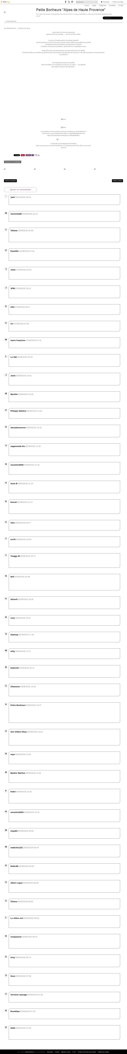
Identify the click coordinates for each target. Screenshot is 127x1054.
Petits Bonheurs (29, 1052)
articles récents (10, 21)
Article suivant (117, 181)
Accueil (86, 5)
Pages (94, 5)
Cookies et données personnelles (87, 1052)
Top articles (50, 1052)
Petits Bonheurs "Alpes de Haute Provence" (70, 10)
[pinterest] (72, 2)
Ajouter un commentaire (20, 189)
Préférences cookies (103, 1052)
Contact (120, 5)
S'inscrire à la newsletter (12, 162)
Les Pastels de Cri (13, 25)
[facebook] (65, 2)
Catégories (102, 5)
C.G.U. (74, 1052)
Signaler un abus (66, 1052)
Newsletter (112, 5)
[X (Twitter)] (69, 2)
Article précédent (10, 181)
